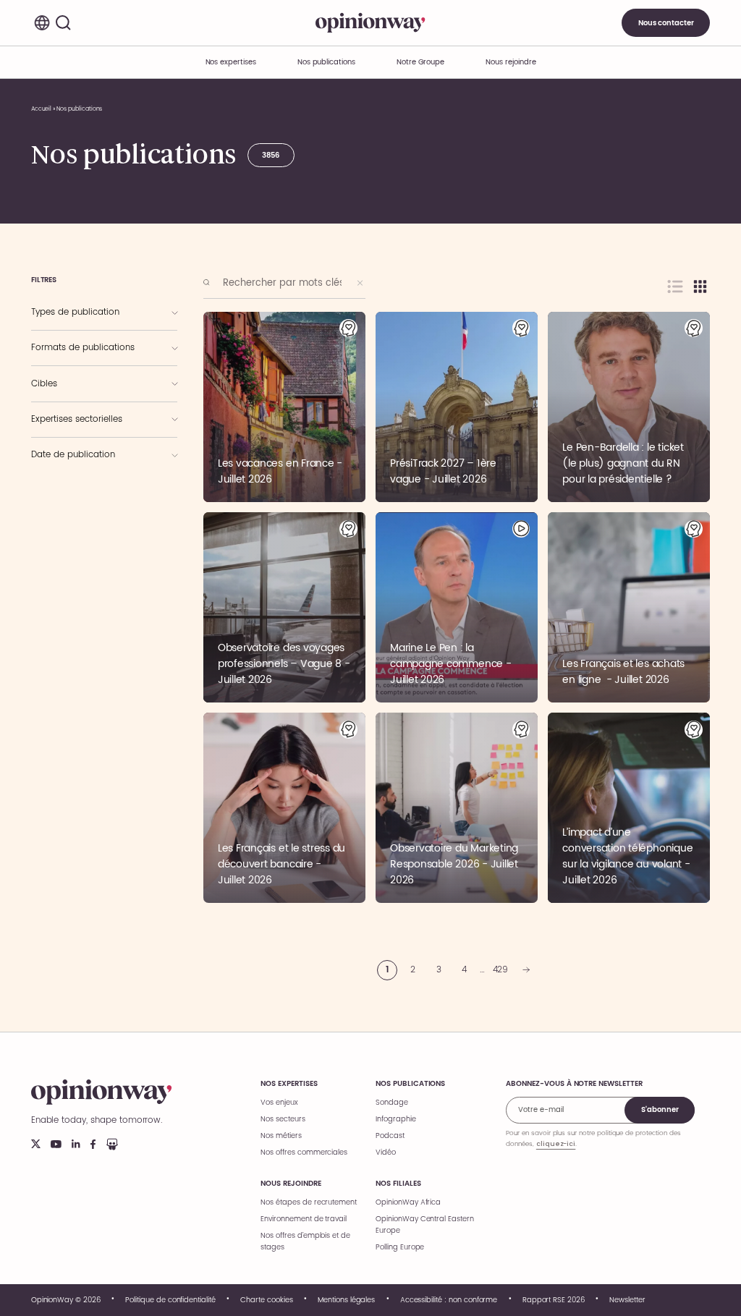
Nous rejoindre (291, 1184)
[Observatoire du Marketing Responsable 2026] (457, 808)
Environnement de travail (304, 1219)
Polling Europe (400, 1247)
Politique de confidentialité (170, 1300)
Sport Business (65, 433)
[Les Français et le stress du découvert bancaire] (284, 808)
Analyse (55, 346)
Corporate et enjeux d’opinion (89, 417)
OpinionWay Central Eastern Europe (425, 1224)
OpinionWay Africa (408, 1202)
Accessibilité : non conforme (449, 1300)
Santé (52, 509)
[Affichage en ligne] (675, 286)
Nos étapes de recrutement (309, 1202)
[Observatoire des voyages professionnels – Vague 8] (284, 607)
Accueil (41, 109)
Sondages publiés (71, 310)
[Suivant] (526, 970)
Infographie (60, 362)
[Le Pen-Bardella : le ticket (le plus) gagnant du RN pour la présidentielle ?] (629, 407)
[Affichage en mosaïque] (700, 286)
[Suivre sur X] (36, 1143)
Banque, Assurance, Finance (86, 478)
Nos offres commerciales (304, 1152)
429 (501, 970)
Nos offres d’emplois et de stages (305, 1241)
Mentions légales (346, 1300)
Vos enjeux (279, 1102)
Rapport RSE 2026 (553, 1300)
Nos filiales (398, 1184)
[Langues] (42, 23)
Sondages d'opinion (79, 325)
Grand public (63, 397)
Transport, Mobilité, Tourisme (88, 493)
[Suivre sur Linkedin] (76, 1143)
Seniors (54, 382)
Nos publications (326, 62)
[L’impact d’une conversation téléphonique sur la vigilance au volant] (629, 808)
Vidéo (386, 1152)
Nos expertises (289, 1084)
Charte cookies (266, 1300)
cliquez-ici (555, 1143)
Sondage (392, 1102)
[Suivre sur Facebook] (93, 1144)
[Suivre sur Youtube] (56, 1144)
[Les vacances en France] (284, 407)
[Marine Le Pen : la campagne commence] (457, 607)
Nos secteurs (283, 1119)
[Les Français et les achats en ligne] (629, 607)
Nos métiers (281, 1136)
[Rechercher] (64, 23)
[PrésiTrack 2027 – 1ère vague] (457, 407)
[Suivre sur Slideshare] (112, 1144)
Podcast (390, 1136)
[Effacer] (360, 283)
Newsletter (627, 1300)
